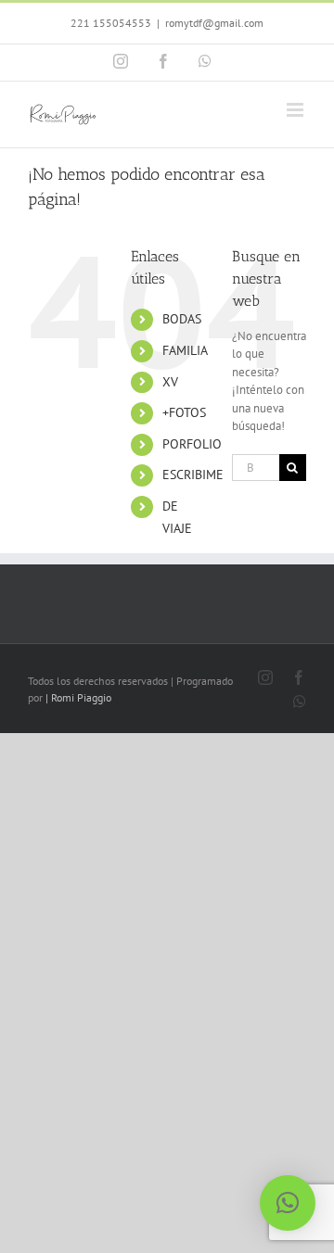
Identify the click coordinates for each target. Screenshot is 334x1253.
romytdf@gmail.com (214, 23)
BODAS (181, 318)
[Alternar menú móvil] (296, 110)
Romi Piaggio (81, 697)
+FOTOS (184, 412)
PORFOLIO (192, 444)
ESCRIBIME (193, 474)
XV (170, 381)
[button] (287, 1203)
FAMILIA (185, 350)
